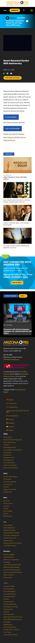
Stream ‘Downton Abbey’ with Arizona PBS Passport (16, 224)
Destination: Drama (8, 457)
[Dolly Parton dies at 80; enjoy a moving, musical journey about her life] (17, 183)
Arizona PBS (14, 376)
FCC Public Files (11, 403)
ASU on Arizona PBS (8, 462)
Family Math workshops (9, 545)
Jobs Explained (7, 455)
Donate (11, 400)
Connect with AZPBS (8, 586)
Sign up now (16, 282)
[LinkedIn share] (8, 73)
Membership (6, 622)
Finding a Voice (7, 492)
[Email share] (12, 73)
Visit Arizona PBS (7, 609)
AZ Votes (5, 508)
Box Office (6, 599)
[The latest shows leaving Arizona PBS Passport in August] (17, 229)
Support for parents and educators (12, 572)
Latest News (6, 501)
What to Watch (7, 437)
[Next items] (28, 312)
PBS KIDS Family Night (9, 530)
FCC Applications (11, 407)
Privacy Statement (12, 416)
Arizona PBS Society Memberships (12, 619)
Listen (5, 473)
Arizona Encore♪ (8, 484)
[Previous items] (6, 312)
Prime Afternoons (8, 460)
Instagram (11, 423)
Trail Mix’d (6, 445)
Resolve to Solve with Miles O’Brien (12, 440)
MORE (22, 296)
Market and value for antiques (13, 134)
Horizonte (6, 506)
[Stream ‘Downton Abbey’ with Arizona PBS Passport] (17, 206)
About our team (7, 577)
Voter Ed (5, 513)
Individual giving (7, 624)
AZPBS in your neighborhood (11, 559)
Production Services (8, 601)
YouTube (11, 427)
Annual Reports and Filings (10, 607)
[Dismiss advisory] (27, 21)
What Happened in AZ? (9, 447)
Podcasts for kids (7, 540)
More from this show (12, 78)
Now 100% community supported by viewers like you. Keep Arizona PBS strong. (15, 21)
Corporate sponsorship (9, 627)
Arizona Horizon (8, 503)
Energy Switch (7, 452)
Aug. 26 (7, 175)
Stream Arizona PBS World (10, 468)
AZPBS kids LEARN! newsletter (11, 533)
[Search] (23, 10)
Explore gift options (8, 614)
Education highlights (8, 554)
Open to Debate (7, 511)
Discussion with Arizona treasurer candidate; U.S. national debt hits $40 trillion (17, 331)
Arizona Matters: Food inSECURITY (12, 450)
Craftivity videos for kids (9, 538)
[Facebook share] (4, 73)
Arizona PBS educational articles (12, 565)
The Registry (6, 562)
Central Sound (7, 479)
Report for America (8, 575)
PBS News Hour (7, 516)
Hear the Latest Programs (10, 477)
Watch (5, 434)
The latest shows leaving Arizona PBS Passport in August (16, 246)
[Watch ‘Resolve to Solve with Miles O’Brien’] (17, 158)
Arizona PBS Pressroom (9, 594)
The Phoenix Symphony (9, 482)
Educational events (8, 557)
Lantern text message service (11, 535)
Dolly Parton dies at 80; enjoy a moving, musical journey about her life (17, 201)
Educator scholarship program (11, 570)
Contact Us (6, 612)
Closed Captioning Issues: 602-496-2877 (17, 411)
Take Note (6, 487)
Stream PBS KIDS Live (9, 528)
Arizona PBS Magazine (9, 591)
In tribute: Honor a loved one (11, 629)
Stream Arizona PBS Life (9, 465)
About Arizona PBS (8, 589)
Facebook (10, 419)
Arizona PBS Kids (7, 525)
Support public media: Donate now (12, 617)
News (5, 497)
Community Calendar (9, 596)
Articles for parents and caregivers (12, 543)
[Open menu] (31, 10)
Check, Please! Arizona (9, 442)
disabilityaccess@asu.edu (11, 359)
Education (6, 551)
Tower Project (7, 632)
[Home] (17, 3)
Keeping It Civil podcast (9, 489)
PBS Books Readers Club (9, 604)
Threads (10, 430)
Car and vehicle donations (10, 635)
